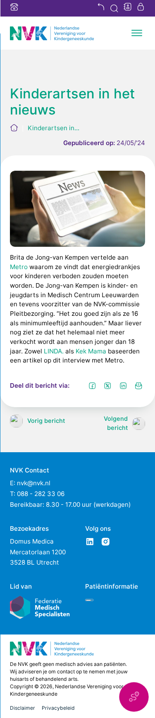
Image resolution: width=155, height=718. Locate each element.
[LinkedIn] (123, 385)
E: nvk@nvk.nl (30, 483)
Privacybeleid (58, 708)
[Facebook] (92, 385)
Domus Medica (32, 541)
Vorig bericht (46, 421)
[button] (134, 697)
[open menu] (137, 33)
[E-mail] (139, 385)
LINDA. (54, 351)
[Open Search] (114, 8)
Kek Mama (91, 351)
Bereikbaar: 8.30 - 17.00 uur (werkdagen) (70, 504)
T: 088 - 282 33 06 (37, 494)
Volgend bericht (116, 423)
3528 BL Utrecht (34, 562)
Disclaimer (22, 708)
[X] (108, 385)
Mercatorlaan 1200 (38, 552)
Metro (19, 267)
